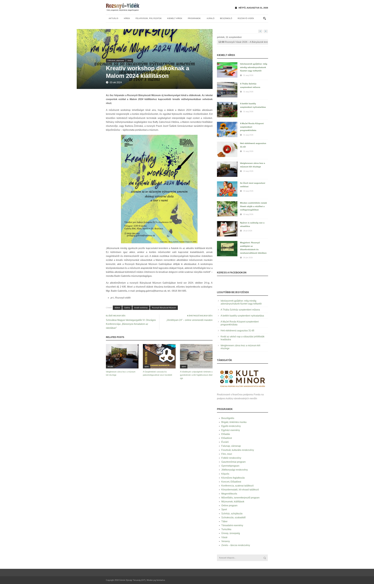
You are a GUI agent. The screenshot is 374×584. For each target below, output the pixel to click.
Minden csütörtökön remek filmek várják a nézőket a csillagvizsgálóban (253, 206)
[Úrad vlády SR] (242, 378)
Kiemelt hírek (174, 18)
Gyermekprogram (230, 466)
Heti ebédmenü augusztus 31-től (237, 330)
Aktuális (113, 18)
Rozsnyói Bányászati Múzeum (164, 308)
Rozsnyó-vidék (246, 18)
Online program (229, 505)
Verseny (225, 541)
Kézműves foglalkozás (233, 478)
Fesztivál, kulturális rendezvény (237, 450)
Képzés (225, 474)
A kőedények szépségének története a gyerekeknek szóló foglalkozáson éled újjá (196, 375)
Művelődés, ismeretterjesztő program (240, 497)
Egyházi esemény (230, 430)
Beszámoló (226, 18)
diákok (117, 308)
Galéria (127, 308)
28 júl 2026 (247, 231)
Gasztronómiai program (233, 462)
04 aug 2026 (248, 191)
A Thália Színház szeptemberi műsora (240, 309)
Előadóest (226, 438)
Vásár (224, 537)
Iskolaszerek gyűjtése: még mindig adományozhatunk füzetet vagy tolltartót (253, 67)
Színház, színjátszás (232, 513)
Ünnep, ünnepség (230, 533)
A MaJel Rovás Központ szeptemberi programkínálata (252, 127)
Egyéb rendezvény (231, 426)
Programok (194, 18)
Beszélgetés (227, 418)
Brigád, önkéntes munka (233, 422)
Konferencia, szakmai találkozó (237, 485)
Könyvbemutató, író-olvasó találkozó (240, 489)
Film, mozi (226, 454)
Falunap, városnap (231, 446)
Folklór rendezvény (231, 458)
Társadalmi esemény (232, 525)
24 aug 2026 (248, 171)
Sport (224, 509)
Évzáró (225, 442)
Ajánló (210, 18)
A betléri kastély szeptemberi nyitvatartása (242, 315)
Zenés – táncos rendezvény (235, 545)
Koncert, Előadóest (231, 481)
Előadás (225, 434)
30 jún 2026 (248, 258)
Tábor (224, 521)
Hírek (127, 18)
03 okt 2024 (116, 82)
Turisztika (226, 529)
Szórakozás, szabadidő (233, 517)
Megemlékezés (229, 493)
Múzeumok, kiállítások (232, 501)
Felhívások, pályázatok (149, 18)
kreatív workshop (141, 308)
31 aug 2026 (248, 75)
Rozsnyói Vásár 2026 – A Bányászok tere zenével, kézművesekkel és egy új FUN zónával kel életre (243, 42)
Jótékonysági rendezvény (234, 469)
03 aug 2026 (248, 214)
